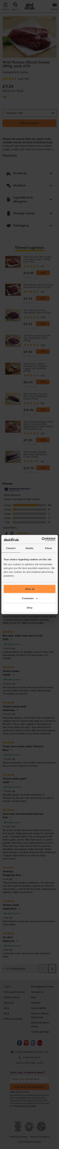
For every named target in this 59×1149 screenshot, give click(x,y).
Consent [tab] (10, 548)
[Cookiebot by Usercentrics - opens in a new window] (42, 539)
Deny (29, 607)
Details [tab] (29, 548)
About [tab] (48, 548)
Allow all (29, 589)
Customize (28, 598)
